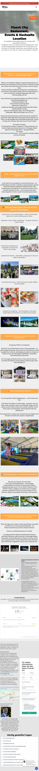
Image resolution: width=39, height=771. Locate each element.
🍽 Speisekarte (33, 17)
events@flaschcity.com (6, 675)
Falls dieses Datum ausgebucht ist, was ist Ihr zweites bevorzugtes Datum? (29, 699)
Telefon (23, 677)
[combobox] (23, 679)
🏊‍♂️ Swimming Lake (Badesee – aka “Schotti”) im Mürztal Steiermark (19, 474)
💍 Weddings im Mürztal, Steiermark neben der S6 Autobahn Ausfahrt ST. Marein (19, 336)
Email (31, 677)
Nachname (32, 672)
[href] (9, 695)
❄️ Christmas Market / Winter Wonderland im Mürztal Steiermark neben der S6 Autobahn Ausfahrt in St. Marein (19, 516)
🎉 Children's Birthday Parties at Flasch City (19, 391)
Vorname (23, 672)
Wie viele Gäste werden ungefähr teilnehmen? (28, 687)
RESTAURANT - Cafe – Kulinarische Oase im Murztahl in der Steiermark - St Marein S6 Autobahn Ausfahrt (19, 74)
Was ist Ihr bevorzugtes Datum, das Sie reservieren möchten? (29, 693)
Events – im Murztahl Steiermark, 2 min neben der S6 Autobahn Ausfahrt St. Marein (19, 174)
